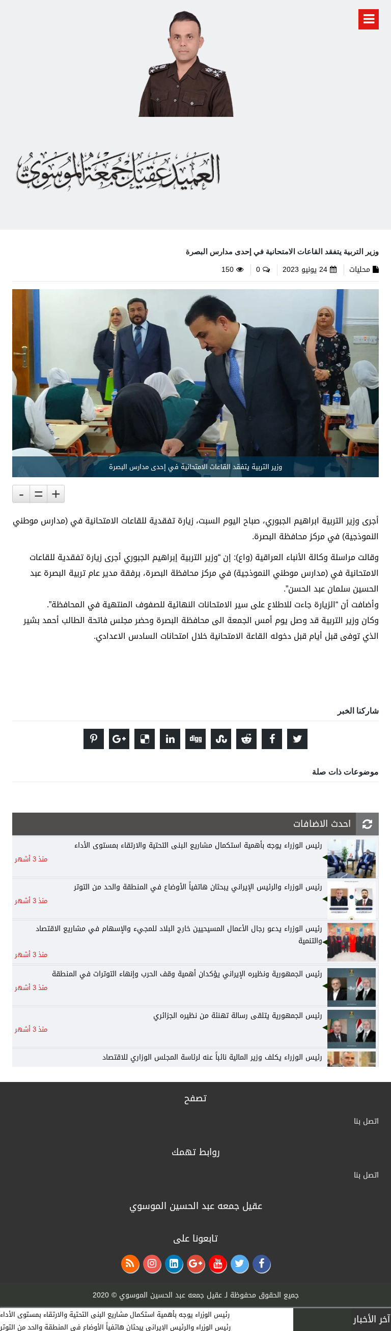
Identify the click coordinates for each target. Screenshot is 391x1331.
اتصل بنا (366, 1121)
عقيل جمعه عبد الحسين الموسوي (170, 1295)
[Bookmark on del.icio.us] (144, 739)
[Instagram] (152, 1264)
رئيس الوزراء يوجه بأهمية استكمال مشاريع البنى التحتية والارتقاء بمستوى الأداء (115, 1314)
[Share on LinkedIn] (170, 739)
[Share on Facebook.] (272, 739)
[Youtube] (218, 1264)
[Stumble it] (221, 739)
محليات (359, 269)
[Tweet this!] (297, 739)
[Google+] (196, 1264)
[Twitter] (239, 1264)
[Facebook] (261, 1264)
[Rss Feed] (130, 1264)
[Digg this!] (195, 739)
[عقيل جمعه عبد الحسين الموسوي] (185, 61)
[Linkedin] (174, 1264)
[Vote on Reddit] (246, 739)
